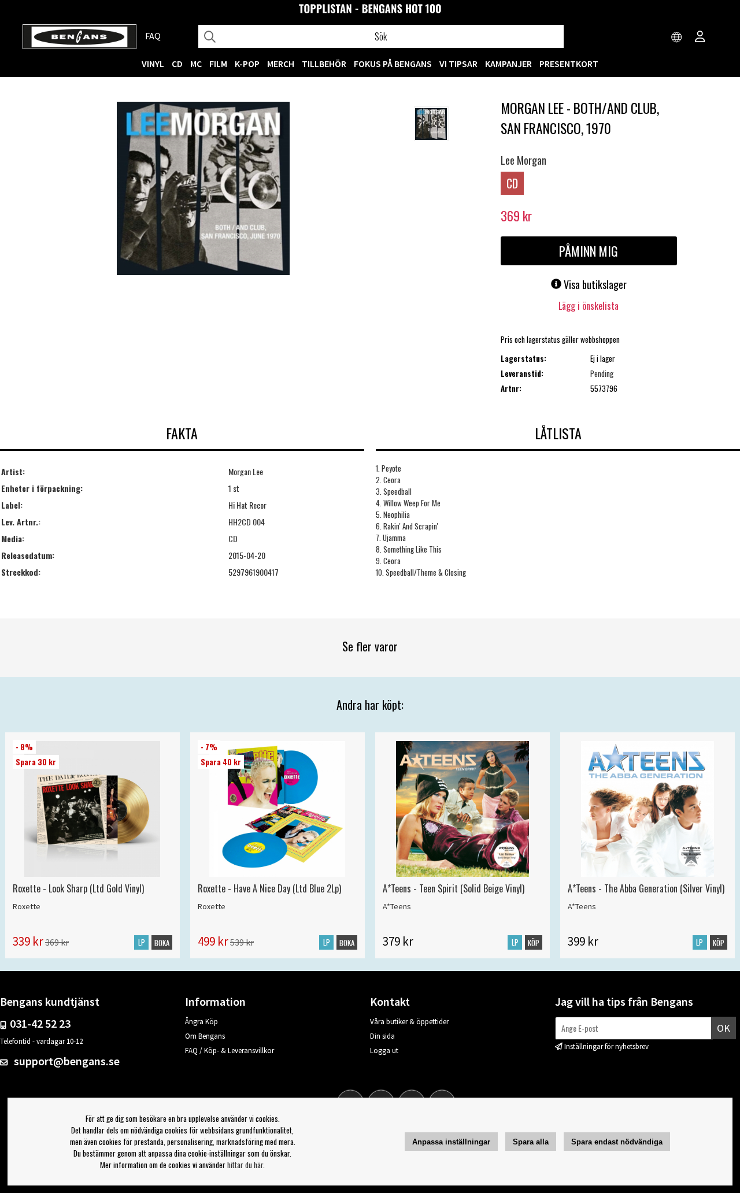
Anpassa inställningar (451, 1142)
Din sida (382, 1036)
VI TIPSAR (458, 63)
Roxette (26, 906)
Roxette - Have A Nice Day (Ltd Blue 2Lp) (269, 888)
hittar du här (245, 1164)
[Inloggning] (700, 38)
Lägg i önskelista (588, 306)
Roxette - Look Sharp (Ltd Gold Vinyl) (78, 888)
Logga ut (384, 1050)
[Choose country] (677, 37)
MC (196, 63)
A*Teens (397, 906)
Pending (601, 373)
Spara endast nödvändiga (617, 1142)
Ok (723, 1028)
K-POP (247, 63)
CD (177, 63)
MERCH (280, 63)
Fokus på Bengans (393, 63)
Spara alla (531, 1142)
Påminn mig (588, 251)
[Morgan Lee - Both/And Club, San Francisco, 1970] (203, 189)
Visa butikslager (594, 284)
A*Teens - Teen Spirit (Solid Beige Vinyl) (453, 888)
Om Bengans (205, 1036)
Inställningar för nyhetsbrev (606, 1046)
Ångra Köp (201, 1022)
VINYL (153, 63)
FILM (218, 63)
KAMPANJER (508, 63)
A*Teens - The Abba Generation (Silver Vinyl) (646, 888)
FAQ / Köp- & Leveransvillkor (229, 1050)
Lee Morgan (523, 160)
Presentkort (568, 63)
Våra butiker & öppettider (409, 1022)
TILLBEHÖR (324, 63)
